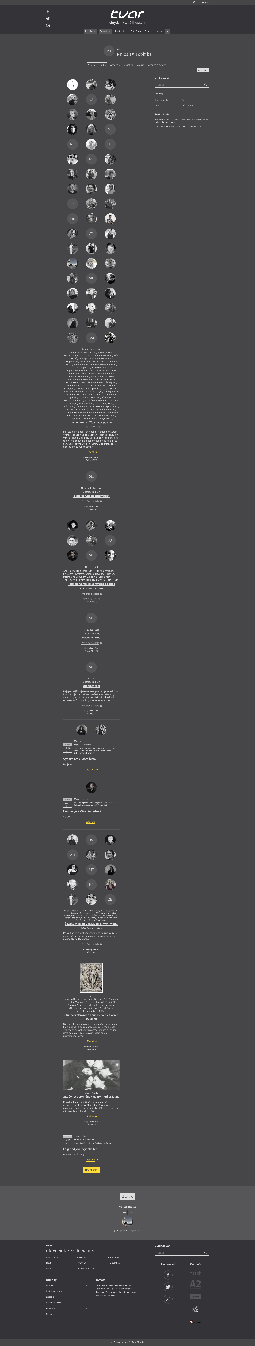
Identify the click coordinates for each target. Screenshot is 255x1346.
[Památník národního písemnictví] (195, 1310)
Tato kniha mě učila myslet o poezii (91, 583)
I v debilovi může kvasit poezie (91, 422)
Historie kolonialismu (123, 1289)
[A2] (195, 1285)
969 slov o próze (102, 1295)
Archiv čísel (114, 1257)
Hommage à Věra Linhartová (82, 811)
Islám (113, 1295)
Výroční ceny (111, 1292)
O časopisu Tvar (85, 1268)
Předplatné (114, 1263)
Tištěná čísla (161, 100)
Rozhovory (114, 65)
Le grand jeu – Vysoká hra (80, 1149)
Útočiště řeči (91, 685)
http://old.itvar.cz (167, 122)
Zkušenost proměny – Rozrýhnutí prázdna (91, 1096)
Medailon (202, 70)
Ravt (117, 31)
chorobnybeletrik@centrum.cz (128, 1231)
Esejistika (128, 65)
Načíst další (91, 1170)
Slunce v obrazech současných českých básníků (91, 1016)
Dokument (99, 1292)
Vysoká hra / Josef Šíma (79, 759)
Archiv (160, 31)
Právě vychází (125, 1285)
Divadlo (110, 1289)
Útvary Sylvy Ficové (126, 1292)
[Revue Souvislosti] (195, 1297)
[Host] (195, 1273)
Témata (104, 31)
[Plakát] (91, 978)
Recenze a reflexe (156, 65)
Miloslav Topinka (97, 65)
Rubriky (89, 31)
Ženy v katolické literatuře (106, 1285)
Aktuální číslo (53, 1257)
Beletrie (140, 65)
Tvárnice (149, 31)
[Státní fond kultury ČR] (195, 1322)
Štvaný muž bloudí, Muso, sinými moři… (91, 923)
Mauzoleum (100, 1289)
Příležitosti (136, 31)
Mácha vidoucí (91, 637)
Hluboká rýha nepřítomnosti (91, 495)
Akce (125, 31)
